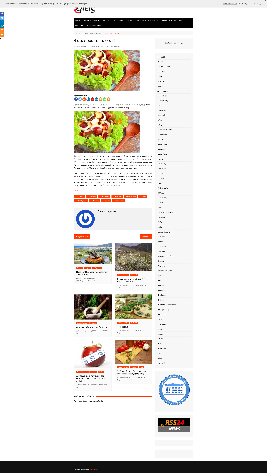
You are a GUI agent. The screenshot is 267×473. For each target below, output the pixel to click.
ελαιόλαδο (105, 196)
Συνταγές (160, 329)
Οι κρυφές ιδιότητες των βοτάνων (91, 327)
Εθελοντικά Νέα (163, 188)
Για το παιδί (161, 149)
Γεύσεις (79, 268)
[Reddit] (84, 99)
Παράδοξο (161, 285)
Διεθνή (159, 183)
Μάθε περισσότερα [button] (230, 4)
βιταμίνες (81, 196)
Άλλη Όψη (161, 81)
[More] (108, 99)
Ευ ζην (129, 20)
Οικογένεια (161, 261)
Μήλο (144, 196)
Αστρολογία (178, 20)
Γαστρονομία (165, 20)
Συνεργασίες (162, 324)
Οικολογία (161, 266)
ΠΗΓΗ (76, 190)
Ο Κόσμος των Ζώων (165, 256)
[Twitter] (80, 99)
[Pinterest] (92, 99)
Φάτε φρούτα (82, 201)
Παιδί (159, 280)
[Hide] (1, 38)
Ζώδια (159, 227)
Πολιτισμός (140, 20)
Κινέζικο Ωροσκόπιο (164, 232)
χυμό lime (119, 201)
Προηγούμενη (83, 237)
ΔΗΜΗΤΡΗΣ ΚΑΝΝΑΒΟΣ (86, 278)
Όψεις (95, 20)
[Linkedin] (88, 99)
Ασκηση (160, 105)
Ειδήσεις (86, 20)
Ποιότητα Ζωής (117, 20)
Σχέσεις (160, 334)
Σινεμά (159, 319)
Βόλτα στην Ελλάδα (164, 130)
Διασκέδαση (161, 169)
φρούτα (107, 201)
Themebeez (93, 469)
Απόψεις (104, 20)
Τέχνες (159, 344)
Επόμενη (145, 237)
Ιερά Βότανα (122, 327)
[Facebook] (76, 99)
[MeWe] (96, 99)
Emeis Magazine (81, 46)
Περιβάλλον (152, 20)
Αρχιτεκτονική (162, 101)
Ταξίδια (160, 339)
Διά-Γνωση (161, 164)
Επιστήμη (161, 217)
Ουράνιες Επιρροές (164, 271)
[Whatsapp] (104, 99)
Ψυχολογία (161, 363)
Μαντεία (160, 242)
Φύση (159, 358)
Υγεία (101, 372)
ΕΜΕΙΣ (160, 208)
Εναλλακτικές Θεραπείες (166, 212)
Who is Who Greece (94, 25)
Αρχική (77, 20)
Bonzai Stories (162, 57)
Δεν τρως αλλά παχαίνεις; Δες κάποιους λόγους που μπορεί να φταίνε (91, 378)
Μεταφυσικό (161, 246)
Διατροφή (117, 46)
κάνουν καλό (131, 196)
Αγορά (159, 76)
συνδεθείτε (99, 401)
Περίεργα (160, 300)
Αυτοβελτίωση (162, 115)
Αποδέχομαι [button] (258, 4)
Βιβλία (159, 120)
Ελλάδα (160, 203)
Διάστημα (160, 173)
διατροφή (93, 196)
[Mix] (100, 99)
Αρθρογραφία (162, 91)
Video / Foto (79, 25)
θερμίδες (118, 196)
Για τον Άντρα (162, 154)
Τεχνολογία (161, 348)
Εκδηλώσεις (97, 268)
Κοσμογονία (161, 237)
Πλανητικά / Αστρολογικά (166, 305)
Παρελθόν (161, 290)
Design (160, 62)
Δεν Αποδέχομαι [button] (244, 4)
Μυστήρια (161, 251)
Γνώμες (160, 159)
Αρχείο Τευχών (162, 96)
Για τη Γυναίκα (162, 144)
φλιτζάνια (96, 201)
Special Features (123, 275)
